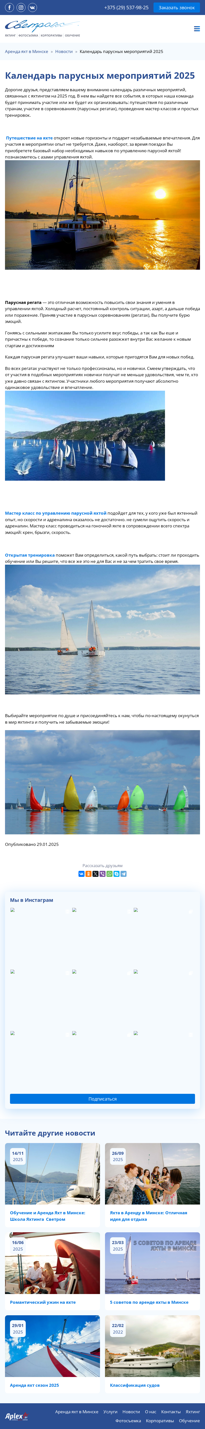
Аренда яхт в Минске (26, 51)
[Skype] (117, 874)
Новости (64, 51)
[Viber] (103, 874)
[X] (95, 874)
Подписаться (102, 1099)
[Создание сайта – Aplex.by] (17, 1416)
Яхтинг (10, 35)
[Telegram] (123, 874)
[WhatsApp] (109, 874)
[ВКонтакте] (81, 874)
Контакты (171, 1412)
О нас (150, 1412)
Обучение (72, 35)
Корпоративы (51, 35)
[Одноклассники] (89, 874)
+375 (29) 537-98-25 (126, 7)
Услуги (111, 1412)
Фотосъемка (28, 35)
